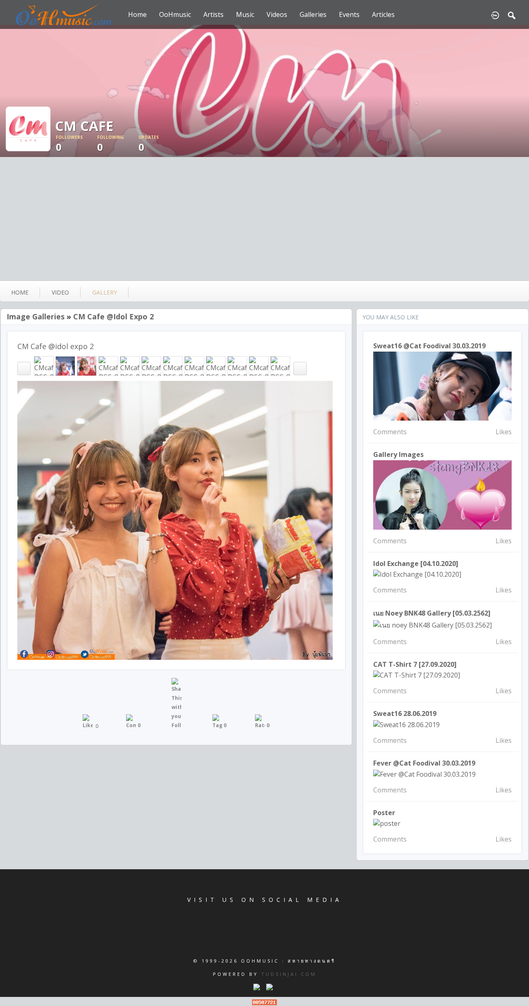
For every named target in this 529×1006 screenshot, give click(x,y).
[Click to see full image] (264, 91)
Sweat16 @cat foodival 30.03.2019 (429, 345)
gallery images (398, 454)
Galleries (313, 14)
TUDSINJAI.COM (289, 974)
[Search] (512, 14)
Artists (213, 14)
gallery (104, 292)
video (60, 292)
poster (384, 812)
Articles (383, 14)
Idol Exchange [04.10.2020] (415, 563)
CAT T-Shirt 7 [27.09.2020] (415, 664)
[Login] (495, 14)
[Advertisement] (264, 219)
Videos (277, 14)
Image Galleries (35, 316)
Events (349, 14)
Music (245, 14)
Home (137, 14)
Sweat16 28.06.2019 (404, 713)
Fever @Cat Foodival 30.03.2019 (424, 763)
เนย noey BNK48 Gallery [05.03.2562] (432, 613)
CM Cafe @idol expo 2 (113, 316)
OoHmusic (175, 14)
